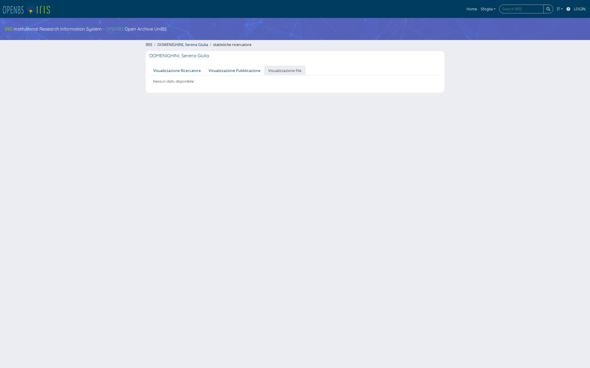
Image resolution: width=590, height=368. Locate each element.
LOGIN (579, 9)
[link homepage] (28, 8)
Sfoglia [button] (487, 9)
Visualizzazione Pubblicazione (234, 70)
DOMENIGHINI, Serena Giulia (182, 44)
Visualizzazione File (284, 70)
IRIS (149, 44)
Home (471, 9)
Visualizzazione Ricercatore (177, 70)
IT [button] (558, 9)
